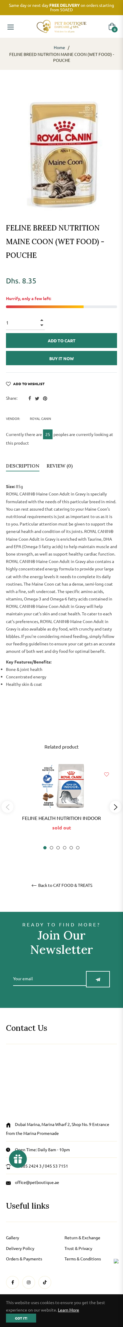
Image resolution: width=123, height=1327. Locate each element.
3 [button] (58, 847)
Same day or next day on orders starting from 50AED (61, 7)
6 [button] (77, 847)
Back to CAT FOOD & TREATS (64, 885)
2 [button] (51, 847)
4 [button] (64, 847)
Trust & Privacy (78, 1248)
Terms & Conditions (82, 1258)
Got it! (21, 1318)
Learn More (68, 1309)
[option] (61, 807)
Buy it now (61, 358)
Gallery (12, 1237)
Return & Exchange (82, 1237)
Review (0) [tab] (60, 466)
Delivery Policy (20, 1248)
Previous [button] (7, 807)
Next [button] (116, 807)
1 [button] (45, 847)
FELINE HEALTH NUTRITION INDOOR (61, 818)
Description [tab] (22, 466)
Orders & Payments (24, 1258)
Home (59, 47)
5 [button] (71, 847)
